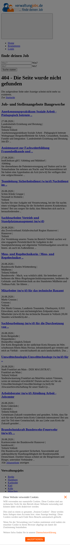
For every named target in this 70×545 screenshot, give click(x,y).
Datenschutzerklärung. (46, 532)
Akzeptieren (35, 539)
